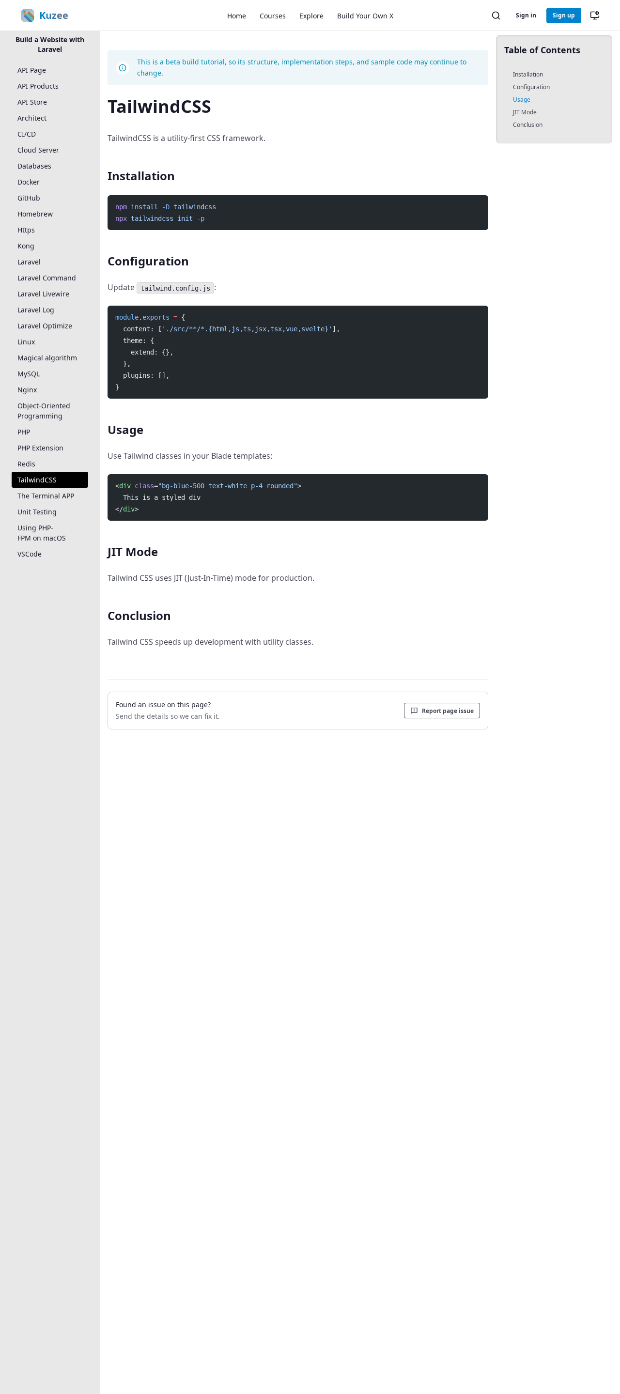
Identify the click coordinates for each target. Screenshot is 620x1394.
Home (236, 15)
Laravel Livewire (43, 293)
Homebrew (35, 213)
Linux (26, 341)
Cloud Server (38, 150)
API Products (38, 86)
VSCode (29, 553)
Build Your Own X (365, 15)
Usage (521, 99)
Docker (28, 181)
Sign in (526, 15)
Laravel (29, 261)
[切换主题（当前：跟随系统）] (594, 15)
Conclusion (527, 125)
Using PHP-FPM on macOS (41, 532)
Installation (528, 74)
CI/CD (26, 134)
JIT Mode (525, 112)
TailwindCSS (37, 479)
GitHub (28, 197)
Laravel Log (35, 309)
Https (26, 229)
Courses (273, 15)
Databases (34, 165)
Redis (26, 463)
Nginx (27, 389)
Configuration (531, 87)
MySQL (28, 373)
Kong (25, 245)
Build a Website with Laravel (50, 44)
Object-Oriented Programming (43, 410)
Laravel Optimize (44, 325)
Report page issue (448, 711)
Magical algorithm (47, 357)
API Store (32, 102)
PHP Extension (40, 447)
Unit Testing (37, 511)
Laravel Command (46, 277)
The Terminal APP (45, 495)
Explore (311, 15)
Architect (31, 118)
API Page (31, 70)
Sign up (564, 15)
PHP (23, 431)
